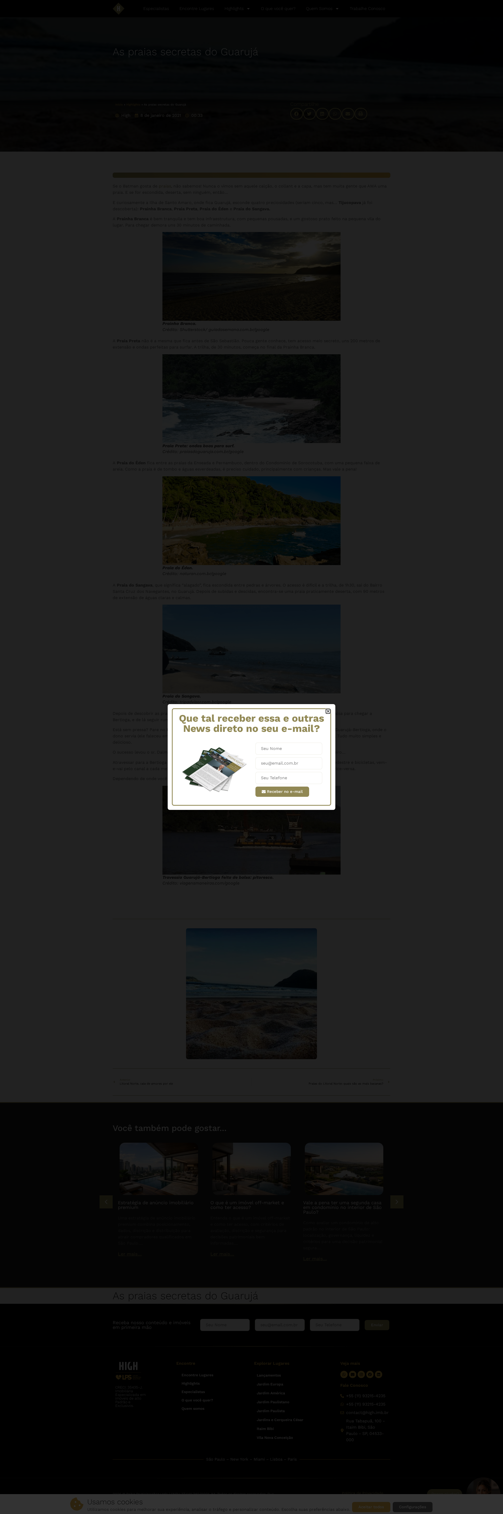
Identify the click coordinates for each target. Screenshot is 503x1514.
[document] (251, 757)
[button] (328, 711)
